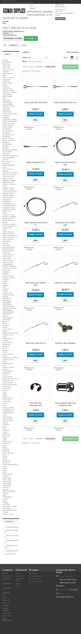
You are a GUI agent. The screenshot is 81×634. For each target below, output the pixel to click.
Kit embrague (7, 129)
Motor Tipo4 (6, 100)
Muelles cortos (7, 211)
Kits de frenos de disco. (10, 226)
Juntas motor (7, 66)
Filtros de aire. (7, 386)
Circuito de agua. (8, 382)
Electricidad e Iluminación (10, 333)
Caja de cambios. (8, 317)
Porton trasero (7, 401)
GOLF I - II (6, 455)
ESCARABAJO (7, 102)
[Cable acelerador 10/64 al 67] (65, 86)
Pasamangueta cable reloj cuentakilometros (65, 404)
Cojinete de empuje (8, 123)
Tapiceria (5, 297)
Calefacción (6, 87)
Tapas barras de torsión (10, 192)
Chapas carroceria (8, 255)
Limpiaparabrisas (8, 411)
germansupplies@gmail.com (65, 597)
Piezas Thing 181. (8, 453)
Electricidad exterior (9, 247)
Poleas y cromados (8, 77)
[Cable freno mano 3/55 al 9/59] (65, 207)
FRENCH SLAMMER (9, 491)
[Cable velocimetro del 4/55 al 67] (35, 207)
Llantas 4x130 (7, 480)
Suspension (6, 436)
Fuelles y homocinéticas (10, 113)
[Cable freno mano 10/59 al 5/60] (35, 267)
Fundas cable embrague (10, 121)
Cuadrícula (72, 59)
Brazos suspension (8, 138)
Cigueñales (6, 71)
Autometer (6, 289)
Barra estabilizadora (9, 157)
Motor (4, 365)
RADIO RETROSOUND (10, 510)
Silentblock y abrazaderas (10, 155)
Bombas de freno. (8, 218)
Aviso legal (19, 576)
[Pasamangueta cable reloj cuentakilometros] (65, 387)
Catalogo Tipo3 (10, 554)
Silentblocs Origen (8, 188)
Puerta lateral (7, 399)
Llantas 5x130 (7, 481)
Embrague (6, 117)
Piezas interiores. (8, 420)
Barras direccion (7, 161)
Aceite (4, 75)
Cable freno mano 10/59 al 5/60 (35, 284)
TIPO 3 (5, 426)
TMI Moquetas (7, 300)
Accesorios (6, 487)
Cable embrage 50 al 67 (35, 162)
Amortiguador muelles (9, 209)
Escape (5, 85)
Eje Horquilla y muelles (10, 119)
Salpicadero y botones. (10, 308)
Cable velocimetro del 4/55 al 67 (35, 224)
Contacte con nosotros (9, 1)
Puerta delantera (8, 398)
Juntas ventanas (8, 260)
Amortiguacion (7, 199)
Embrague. (6, 369)
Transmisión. (6, 108)
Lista (77, 59)
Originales (6, 285)
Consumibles (6, 508)
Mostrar (24, 61)
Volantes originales (8, 295)
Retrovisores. (7, 270)
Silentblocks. (6, 373)
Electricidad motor (8, 251)
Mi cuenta (33, 570)
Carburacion (6, 430)
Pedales (5, 281)
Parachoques (7, 253)
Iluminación (6, 272)
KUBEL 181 (6, 451)
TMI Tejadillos (7, 302)
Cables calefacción (8, 237)
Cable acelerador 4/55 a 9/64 (35, 102)
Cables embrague (8, 232)
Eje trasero (6, 163)
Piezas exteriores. (8, 419)
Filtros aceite (6, 68)
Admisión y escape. (9, 367)
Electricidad (6, 245)
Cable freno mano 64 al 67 (35, 343)
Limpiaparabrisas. (8, 264)
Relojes (5, 283)
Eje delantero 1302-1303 (10, 150)
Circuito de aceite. (8, 380)
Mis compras (33, 573)
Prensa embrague (8, 125)
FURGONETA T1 (8, 314)
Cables (5, 230)
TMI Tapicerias (7, 298)
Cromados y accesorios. (10, 268)
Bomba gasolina (7, 89)
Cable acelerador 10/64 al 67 (65, 102)
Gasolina (5, 243)
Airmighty (5, 502)
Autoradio (5, 512)
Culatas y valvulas (8, 70)
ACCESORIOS (7, 497)
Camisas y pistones (9, 91)
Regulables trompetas (9, 180)
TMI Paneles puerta (9, 306)
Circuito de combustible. (10, 384)
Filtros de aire (7, 79)
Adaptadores (6, 115)
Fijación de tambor (8, 197)
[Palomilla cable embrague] (65, 327)
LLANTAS (6, 476)
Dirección (5, 148)
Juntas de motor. (8, 377)
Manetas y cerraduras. (9, 266)
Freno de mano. (7, 228)
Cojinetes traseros (8, 195)
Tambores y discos (8, 215)
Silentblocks (6, 110)
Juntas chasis (7, 256)
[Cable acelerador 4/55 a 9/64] (35, 86)
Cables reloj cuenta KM (10, 235)
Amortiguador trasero (9, 207)
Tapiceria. (5, 422)
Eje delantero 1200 (8, 134)
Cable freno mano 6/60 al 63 (65, 283)
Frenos (5, 213)
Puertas (5, 396)
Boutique (5, 457)
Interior (5, 331)
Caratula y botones (8, 514)
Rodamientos (7, 201)
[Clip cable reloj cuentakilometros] (35, 387)
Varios (4, 98)
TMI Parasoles (7, 304)
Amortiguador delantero (10, 205)
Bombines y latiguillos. (9, 216)
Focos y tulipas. (7, 417)
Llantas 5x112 (7, 483)
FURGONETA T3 (8, 363)
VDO (4, 287)
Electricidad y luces (9, 409)
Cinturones (6, 279)
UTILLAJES (6, 504)
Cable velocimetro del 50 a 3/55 (65, 163)
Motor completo (7, 96)
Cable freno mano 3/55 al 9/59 (65, 224)
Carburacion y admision (10, 92)
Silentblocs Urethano (9, 190)
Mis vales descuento (35, 576)
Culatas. (5, 375)
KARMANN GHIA (8, 413)
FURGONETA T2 (8, 338)
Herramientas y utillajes (10, 506)
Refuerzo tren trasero (9, 174)
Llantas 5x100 (7, 485)
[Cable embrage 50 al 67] (35, 146)
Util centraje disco (8, 131)
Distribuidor (6, 81)
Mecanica (5, 316)
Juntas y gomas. (8, 329)
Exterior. (5, 327)
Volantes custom (8, 293)
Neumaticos (6, 489)
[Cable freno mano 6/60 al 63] (65, 267)
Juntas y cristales (8, 407)
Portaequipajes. (7, 310)
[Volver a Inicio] (5, 45)
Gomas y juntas (7, 441)
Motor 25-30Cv (7, 62)
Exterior (5, 352)
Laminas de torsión (8, 176)
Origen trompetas (8, 178)
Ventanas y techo (8, 359)
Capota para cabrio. (8, 312)
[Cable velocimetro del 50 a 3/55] (65, 146)
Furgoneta (6, 493)
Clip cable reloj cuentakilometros (35, 404)
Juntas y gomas (7, 354)
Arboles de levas (8, 73)
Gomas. (5, 415)
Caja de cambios (8, 104)
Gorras (5, 501)
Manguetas (6, 142)
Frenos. (5, 323)
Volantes (5, 291)
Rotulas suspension (9, 140)
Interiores (5, 274)
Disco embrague (7, 127)
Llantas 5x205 (7, 478)
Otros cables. (7, 241)
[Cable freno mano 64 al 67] (35, 327)
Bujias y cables (7, 83)
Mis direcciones (34, 579)
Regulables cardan (8, 182)
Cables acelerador (8, 239)
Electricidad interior (8, 249)
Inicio (17, 573)
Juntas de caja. (7, 112)
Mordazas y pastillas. (9, 224)
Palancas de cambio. (9, 106)
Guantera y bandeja (8, 277)
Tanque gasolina (7, 94)
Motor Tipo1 (6, 64)
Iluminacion (6, 443)
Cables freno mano (8, 234)
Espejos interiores (8, 276)
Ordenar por (26, 57)
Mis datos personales (36, 581)
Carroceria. (6, 325)
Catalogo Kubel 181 (12, 550)
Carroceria (6, 350)
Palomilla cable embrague (65, 343)
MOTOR (5, 60)
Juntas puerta (7, 258)
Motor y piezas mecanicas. (11, 379)
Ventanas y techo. (8, 262)
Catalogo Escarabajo (12, 527)
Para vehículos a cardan (10, 173)
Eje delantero (7, 132)
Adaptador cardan (8, 194)
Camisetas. (6, 499)
